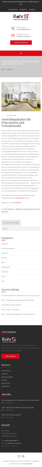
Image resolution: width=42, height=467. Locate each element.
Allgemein (19, 209)
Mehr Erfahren (10, 356)
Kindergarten (5, 267)
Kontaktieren (20, 198)
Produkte (23, 9)
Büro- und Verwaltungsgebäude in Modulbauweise (18, 314)
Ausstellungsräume (29, 209)
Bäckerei (4, 258)
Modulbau (4, 212)
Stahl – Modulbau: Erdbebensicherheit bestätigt (12, 223)
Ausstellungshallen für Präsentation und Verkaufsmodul (20, 295)
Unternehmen (13, 9)
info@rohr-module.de (23, 36)
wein (3, 281)
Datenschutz (5, 383)
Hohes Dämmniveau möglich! (11, 305)
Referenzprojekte (7, 377)
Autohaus (4, 253)
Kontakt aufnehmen (21, 42)
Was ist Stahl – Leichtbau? (10, 309)
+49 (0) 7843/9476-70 (23, 29)
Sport (3, 276)
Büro (38, 209)
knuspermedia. (27, 464)
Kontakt (32, 9)
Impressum (5, 386)
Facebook (17, 202)
